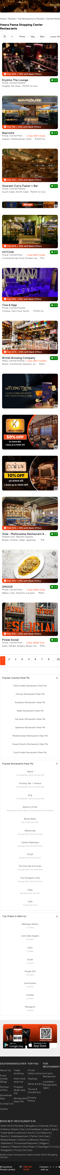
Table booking (18, 1072)
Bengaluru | (32, 1125)
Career (4, 1108)
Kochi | (31, 1132)
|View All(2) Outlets (36, 589)
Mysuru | (44, 1139)
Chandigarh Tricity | (48, 1146)
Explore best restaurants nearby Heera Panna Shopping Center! (28, 1156)
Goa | (23, 1129)
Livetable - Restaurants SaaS (50, 1084)
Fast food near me (19, 1080)
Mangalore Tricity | (12, 1150)
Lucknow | (21, 1132)
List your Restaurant (49, 1075)
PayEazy (32, 1078)
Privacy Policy (32, 1099)
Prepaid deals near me (20, 1090)
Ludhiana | (33, 1139)
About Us (5, 1070)
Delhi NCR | (7, 1125)
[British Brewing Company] (30, 344)
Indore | (22, 1139)
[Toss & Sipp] (30, 291)
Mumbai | (19, 1125)
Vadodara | (7, 1143)
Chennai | (44, 1125)
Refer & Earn (35, 1083)
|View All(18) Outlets (36, 642)
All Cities (27, 1150)
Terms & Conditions (34, 1091)
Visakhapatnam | (20, 1136)
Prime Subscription (35, 1072)
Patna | (34, 1136)
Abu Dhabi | (29, 1146)
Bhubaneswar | (9, 1139)
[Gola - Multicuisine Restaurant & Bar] (30, 520)
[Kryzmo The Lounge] (30, 66)
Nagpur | (44, 1143)
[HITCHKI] (30, 238)
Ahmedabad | (34, 1129)
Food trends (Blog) (4, 1078)
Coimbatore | (44, 1132)
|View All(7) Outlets (36, 135)
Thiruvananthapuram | (26, 1143)
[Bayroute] (30, 119)
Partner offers (4, 1088)
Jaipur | (46, 1129)
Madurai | (17, 1146)
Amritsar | (45, 1136)
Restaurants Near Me (21, 1100)
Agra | (55, 1129)
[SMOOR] (30, 573)
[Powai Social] (30, 626)
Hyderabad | (8, 1132)
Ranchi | (5, 1136)
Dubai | (15, 1129)
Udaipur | (6, 1146)
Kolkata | (6, 1129)
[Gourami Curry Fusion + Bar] (30, 172)
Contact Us (7, 1103)
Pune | (53, 1125)
